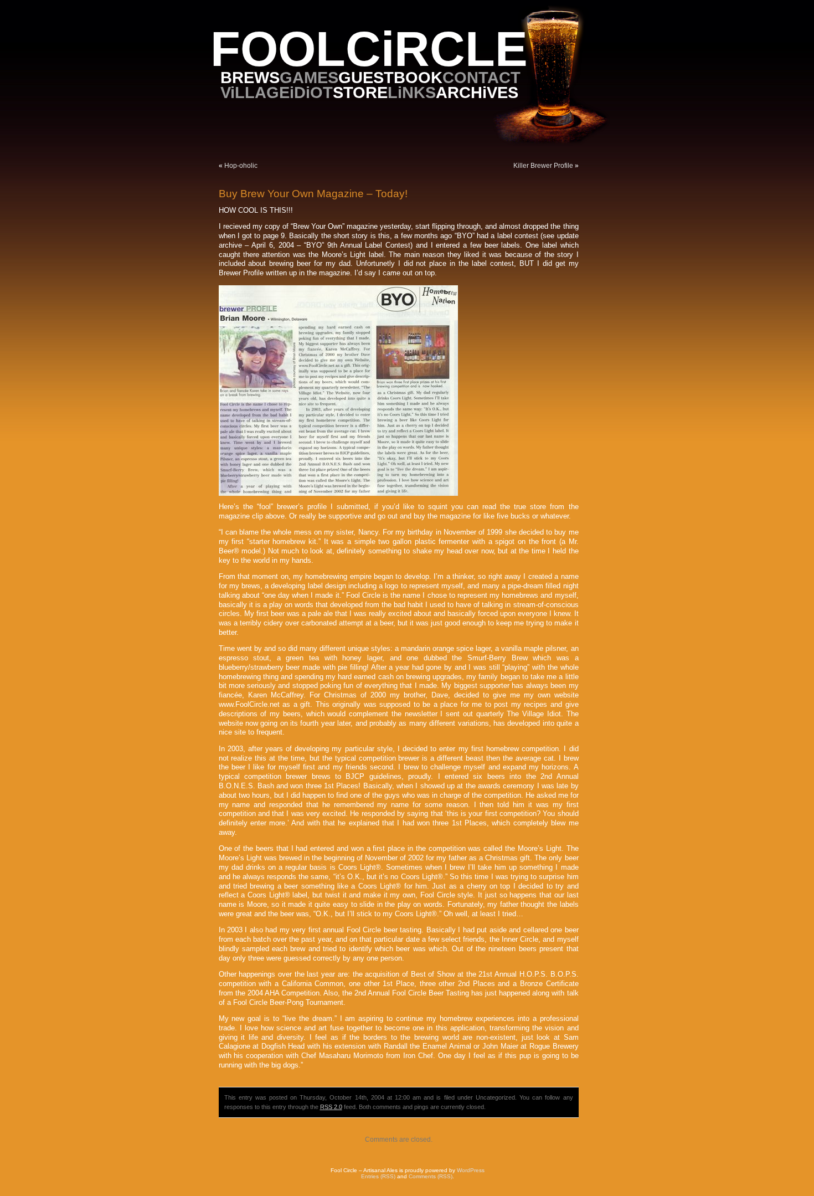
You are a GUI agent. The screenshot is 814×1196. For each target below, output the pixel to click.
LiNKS (412, 92)
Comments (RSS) (430, 1176)
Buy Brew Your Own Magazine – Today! (313, 193)
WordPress (471, 1170)
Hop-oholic (240, 166)
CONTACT (481, 77)
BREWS (250, 77)
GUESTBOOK (390, 77)
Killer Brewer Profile (543, 166)
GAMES (309, 77)
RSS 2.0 (331, 1106)
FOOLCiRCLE (369, 49)
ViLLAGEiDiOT (276, 92)
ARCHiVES (477, 92)
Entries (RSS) (378, 1176)
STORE (360, 92)
